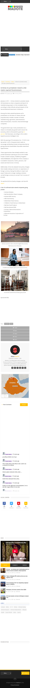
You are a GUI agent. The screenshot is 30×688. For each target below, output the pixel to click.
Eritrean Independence (16, 609)
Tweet (15, 327)
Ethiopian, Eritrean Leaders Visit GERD (16, 589)
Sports (18, 612)
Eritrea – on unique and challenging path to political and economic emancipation (17, 570)
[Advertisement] (15, 29)
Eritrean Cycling (22, 607)
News (12, 81)
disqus (24, 404)
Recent (5, 565)
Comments (15, 565)
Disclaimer (16, 685)
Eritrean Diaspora (5, 609)
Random (25, 565)
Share (15, 330)
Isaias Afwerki (9, 612)
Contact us (26, 673)
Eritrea (15, 607)
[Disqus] (15, 429)
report (2, 183)
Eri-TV (11, 607)
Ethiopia (24, 609)
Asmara (3, 607)
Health (2, 612)
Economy (8, 81)
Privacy (12, 685)
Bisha (7, 607)
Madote (18, 682)
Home (2, 81)
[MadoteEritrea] (12, 368)
